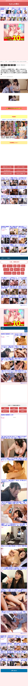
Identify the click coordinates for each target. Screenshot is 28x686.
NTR (22, 273)
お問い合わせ (14, 670)
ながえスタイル (8, 273)
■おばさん (5, 411)
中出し (23, 266)
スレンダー (6, 269)
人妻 (4, 266)
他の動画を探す (7, 170)
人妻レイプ (9, 266)
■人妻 (14, 408)
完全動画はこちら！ (14, 142)
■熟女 (5, 408)
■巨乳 (23, 408)
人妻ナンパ (17, 269)
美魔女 (22, 269)
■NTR (23, 411)
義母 (15, 266)
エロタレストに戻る (21, 170)
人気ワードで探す (21, 167)
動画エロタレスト (24, 21)
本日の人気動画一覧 (21, 173)
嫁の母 (14, 273)
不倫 (19, 273)
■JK (14, 411)
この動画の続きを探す (7, 173)
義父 (19, 266)
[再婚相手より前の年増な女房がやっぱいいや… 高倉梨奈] (14, 130)
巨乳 (12, 269)
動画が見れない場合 (7, 167)
